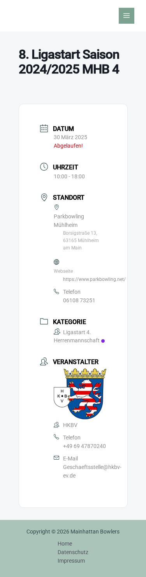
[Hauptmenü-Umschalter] (127, 16)
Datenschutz (73, 552)
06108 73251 (79, 300)
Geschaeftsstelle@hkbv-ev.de (92, 471)
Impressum (71, 561)
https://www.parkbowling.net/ (94, 279)
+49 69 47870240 (84, 446)
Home (65, 543)
